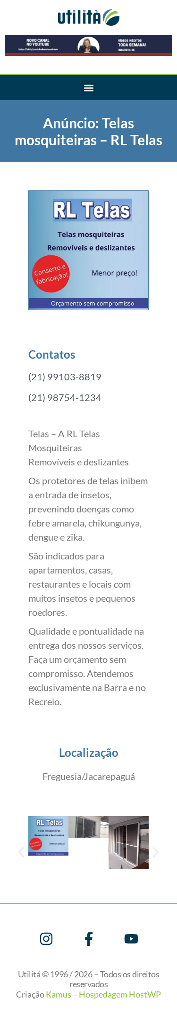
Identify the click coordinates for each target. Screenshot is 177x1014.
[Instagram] (46, 939)
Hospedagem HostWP (120, 994)
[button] (88, 87)
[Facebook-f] (88, 939)
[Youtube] (131, 939)
